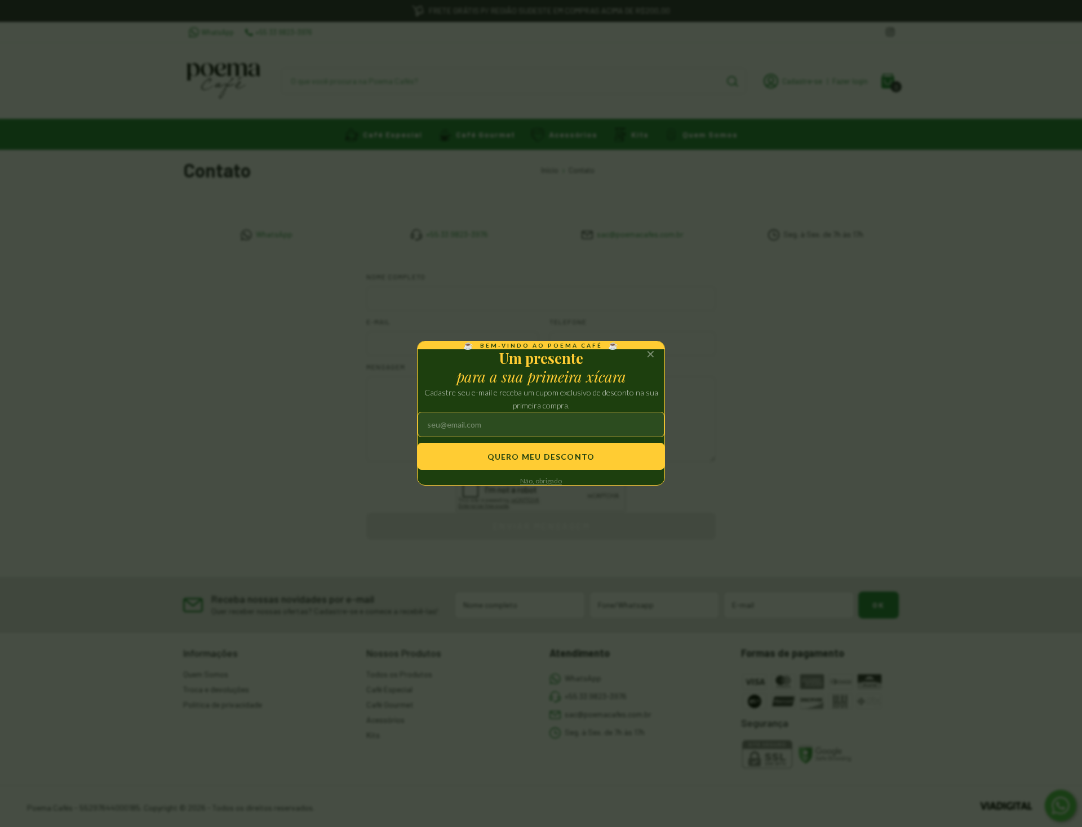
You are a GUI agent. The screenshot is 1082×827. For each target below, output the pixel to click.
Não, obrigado (541, 481)
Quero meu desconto (541, 456)
